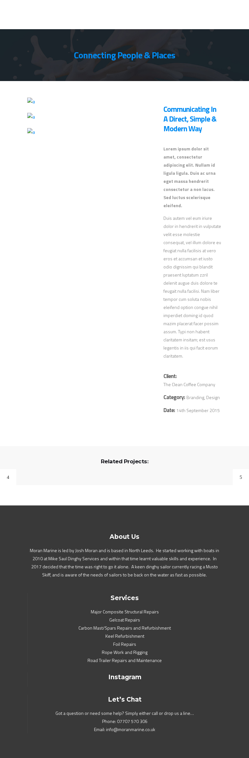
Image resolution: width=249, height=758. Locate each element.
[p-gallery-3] (88, 132)
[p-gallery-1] (88, 102)
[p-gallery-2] (88, 117)
